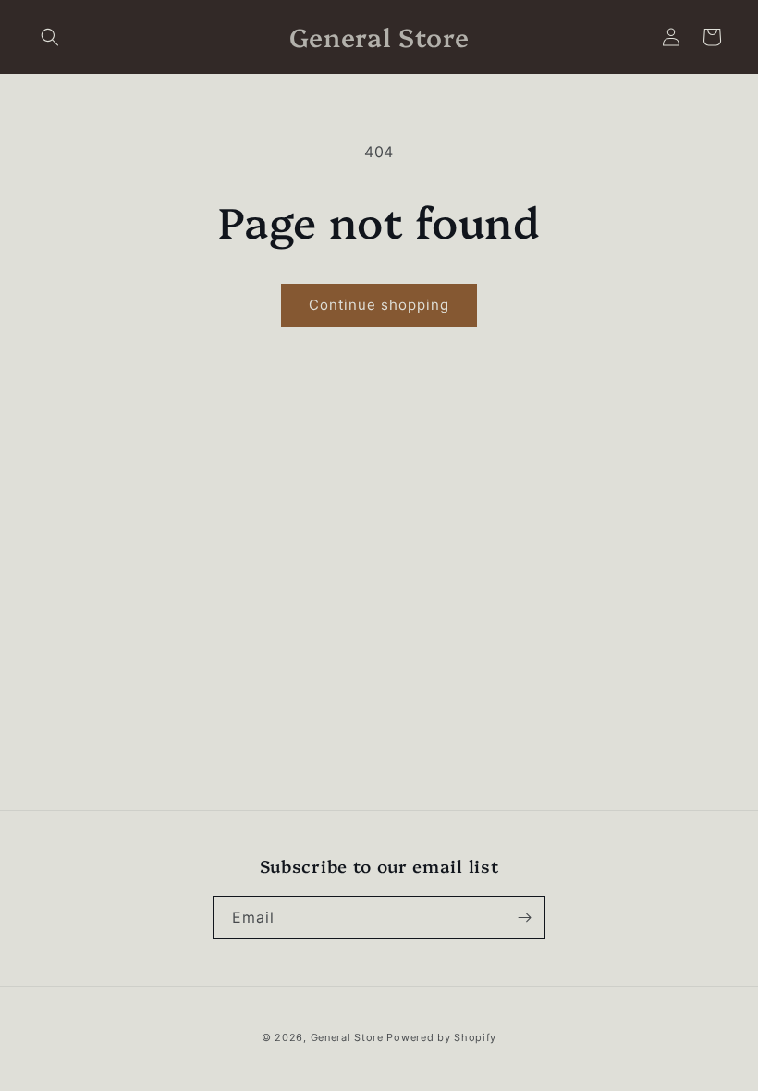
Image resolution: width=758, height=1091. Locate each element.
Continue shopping (379, 304)
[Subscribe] (524, 917)
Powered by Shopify (441, 1037)
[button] (50, 37)
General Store (347, 1037)
